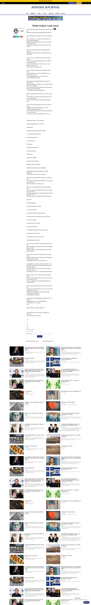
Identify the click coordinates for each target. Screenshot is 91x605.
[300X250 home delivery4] (55, 28)
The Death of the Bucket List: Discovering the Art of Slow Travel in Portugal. (34, 381)
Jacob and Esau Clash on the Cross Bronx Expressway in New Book (70, 414)
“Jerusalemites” (28, 391)
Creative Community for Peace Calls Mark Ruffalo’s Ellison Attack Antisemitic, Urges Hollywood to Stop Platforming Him (34, 370)
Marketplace (51, 13)
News (27, 13)
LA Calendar (57, 13)
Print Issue (63, 13)
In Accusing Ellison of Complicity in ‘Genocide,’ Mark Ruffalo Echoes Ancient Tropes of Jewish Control (70, 370)
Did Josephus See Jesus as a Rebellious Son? (71, 391)
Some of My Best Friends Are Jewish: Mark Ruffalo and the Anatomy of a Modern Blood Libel (71, 348)
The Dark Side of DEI (29, 358)
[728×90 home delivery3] (45, 18)
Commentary (32, 13)
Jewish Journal (45, 7)
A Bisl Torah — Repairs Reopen (68, 402)
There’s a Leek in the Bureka (31, 446)
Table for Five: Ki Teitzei (66, 446)
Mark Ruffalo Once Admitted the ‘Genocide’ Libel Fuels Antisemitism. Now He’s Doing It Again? (34, 348)
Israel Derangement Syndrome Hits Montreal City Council (69, 359)
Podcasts (44, 13)
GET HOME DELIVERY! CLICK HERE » (45, 1)
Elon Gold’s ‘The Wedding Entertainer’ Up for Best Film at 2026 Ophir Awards (70, 425)
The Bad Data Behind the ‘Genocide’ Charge (34, 435)
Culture (38, 13)
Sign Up (39, 336)
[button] (14, 37)
